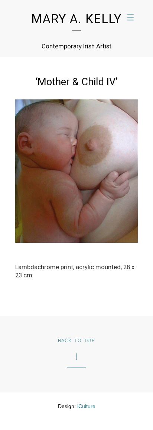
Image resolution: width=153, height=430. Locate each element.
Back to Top (76, 340)
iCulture (86, 406)
